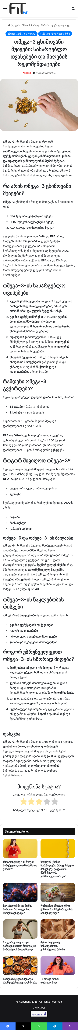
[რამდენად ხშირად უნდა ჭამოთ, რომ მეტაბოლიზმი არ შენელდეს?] (58, 892)
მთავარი (15, 25)
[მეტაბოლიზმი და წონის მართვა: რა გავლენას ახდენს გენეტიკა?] (20, 892)
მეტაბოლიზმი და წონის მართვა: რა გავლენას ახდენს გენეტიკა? (17, 909)
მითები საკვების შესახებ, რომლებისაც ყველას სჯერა (20, 980)
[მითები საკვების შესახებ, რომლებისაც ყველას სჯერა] (20, 965)
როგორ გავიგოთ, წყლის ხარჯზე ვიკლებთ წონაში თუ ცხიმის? (20, 865)
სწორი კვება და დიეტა (56, 25)
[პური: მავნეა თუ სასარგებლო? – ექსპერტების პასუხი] (58, 929)
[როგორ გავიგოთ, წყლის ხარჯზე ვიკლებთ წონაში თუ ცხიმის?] (20, 848)
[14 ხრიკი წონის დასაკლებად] (58, 965)
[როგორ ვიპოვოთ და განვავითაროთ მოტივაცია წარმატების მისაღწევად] (20, 929)
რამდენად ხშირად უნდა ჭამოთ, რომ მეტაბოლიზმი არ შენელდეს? (57, 909)
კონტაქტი (39, 1007)
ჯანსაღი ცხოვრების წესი (55, 33)
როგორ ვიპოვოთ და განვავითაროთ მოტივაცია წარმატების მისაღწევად (19, 945)
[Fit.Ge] (18, 8)
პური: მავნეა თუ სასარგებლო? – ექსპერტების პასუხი (53, 945)
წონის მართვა (31, 25)
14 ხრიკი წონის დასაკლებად (50, 980)
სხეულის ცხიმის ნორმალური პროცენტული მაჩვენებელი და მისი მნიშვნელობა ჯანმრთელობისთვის (57, 869)
